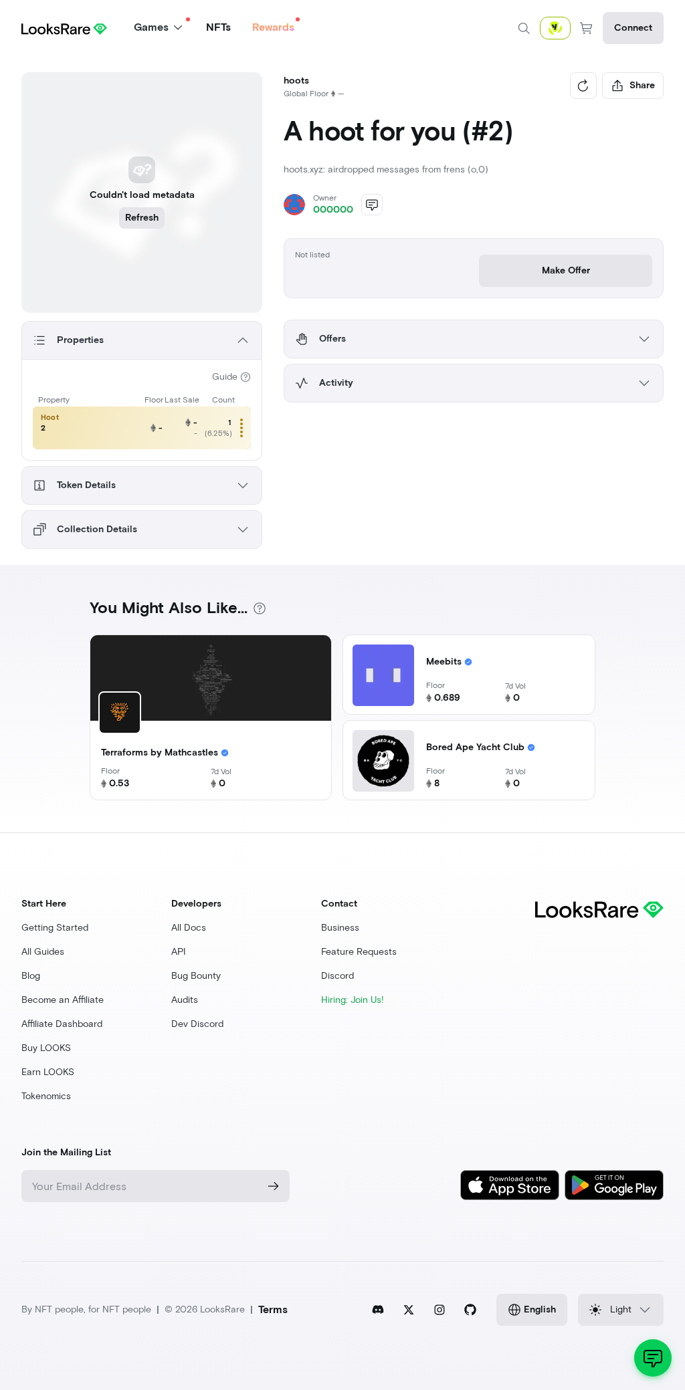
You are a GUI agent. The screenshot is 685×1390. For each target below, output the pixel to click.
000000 (333, 209)
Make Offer (566, 270)
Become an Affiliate (62, 1000)
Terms (273, 1309)
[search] (524, 28)
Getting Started (54, 927)
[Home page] (64, 27)
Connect (633, 27)
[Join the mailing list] (273, 1186)
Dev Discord (197, 1024)
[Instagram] (439, 1309)
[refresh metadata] (583, 85)
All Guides (42, 951)
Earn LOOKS (47, 1072)
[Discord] (378, 1309)
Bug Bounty (196, 975)
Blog (30, 975)
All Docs (188, 927)
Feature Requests (359, 951)
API (178, 951)
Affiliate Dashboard (61, 1024)
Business (340, 927)
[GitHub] (470, 1309)
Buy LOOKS (46, 1048)
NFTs (218, 27)
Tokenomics (46, 1096)
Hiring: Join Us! (352, 1000)
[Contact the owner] (372, 204)
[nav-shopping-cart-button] (587, 28)
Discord (337, 975)
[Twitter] (408, 1309)
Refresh (142, 217)
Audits (184, 1000)
